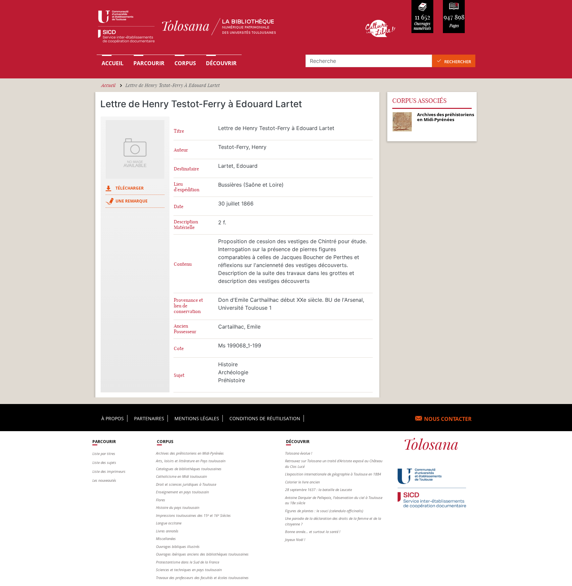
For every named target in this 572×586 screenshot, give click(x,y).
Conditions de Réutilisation (264, 418)
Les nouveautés (104, 480)
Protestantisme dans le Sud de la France (187, 562)
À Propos (112, 418)
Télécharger (130, 188)
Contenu (183, 264)
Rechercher (457, 62)
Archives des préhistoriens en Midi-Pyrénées (190, 453)
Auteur (181, 150)
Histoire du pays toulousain (177, 507)
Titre (179, 131)
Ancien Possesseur (185, 329)
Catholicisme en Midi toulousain (181, 476)
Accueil (112, 63)
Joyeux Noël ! (295, 539)
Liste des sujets (104, 462)
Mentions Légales (196, 418)
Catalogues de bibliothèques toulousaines (188, 468)
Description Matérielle (186, 224)
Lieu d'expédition (186, 187)
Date (178, 206)
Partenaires (149, 418)
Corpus (185, 63)
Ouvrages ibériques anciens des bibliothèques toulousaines (202, 554)
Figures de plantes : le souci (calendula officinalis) (324, 510)
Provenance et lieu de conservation (188, 305)
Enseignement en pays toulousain (182, 491)
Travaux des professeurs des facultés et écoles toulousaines (202, 577)
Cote (179, 348)
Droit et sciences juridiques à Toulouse (186, 484)
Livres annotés (167, 530)
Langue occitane (168, 522)
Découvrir (221, 63)
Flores (160, 499)
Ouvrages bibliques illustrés (178, 546)
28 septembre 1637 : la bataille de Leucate (318, 489)
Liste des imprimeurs (108, 471)
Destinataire (186, 169)
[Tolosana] (221, 28)
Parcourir (149, 63)
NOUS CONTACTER (448, 419)
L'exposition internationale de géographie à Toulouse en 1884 (333, 474)
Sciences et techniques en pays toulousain (189, 569)
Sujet (179, 375)
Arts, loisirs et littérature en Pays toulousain (190, 460)
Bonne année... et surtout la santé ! (312, 531)
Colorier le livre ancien (302, 481)
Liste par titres (103, 453)
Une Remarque (132, 201)
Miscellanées (166, 538)
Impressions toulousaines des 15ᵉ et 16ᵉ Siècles (193, 515)
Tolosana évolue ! (298, 453)
